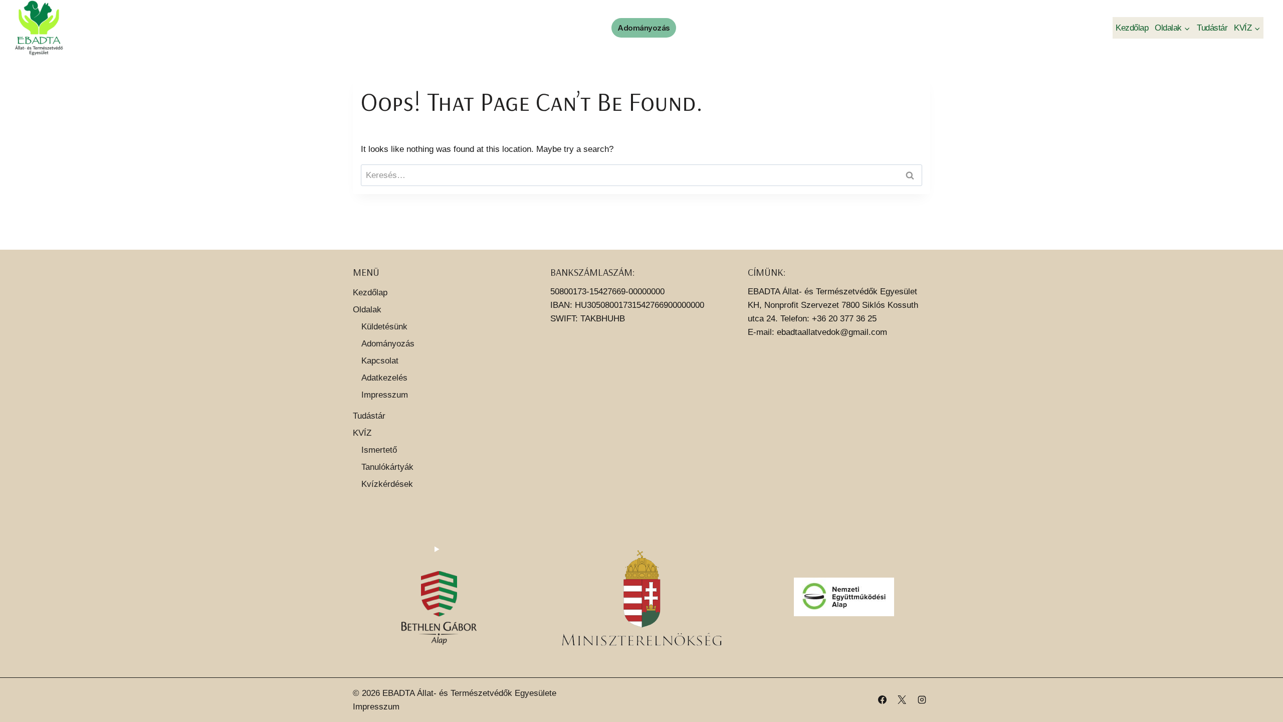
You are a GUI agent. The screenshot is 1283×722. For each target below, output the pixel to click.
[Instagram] (921, 699)
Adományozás (643, 28)
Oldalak (367, 309)
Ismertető (379, 450)
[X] (902, 699)
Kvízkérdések (387, 484)
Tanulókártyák (387, 467)
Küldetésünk (384, 326)
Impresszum (384, 395)
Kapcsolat (379, 361)
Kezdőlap (1132, 28)
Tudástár (1212, 28)
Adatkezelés (384, 378)
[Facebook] (882, 699)
